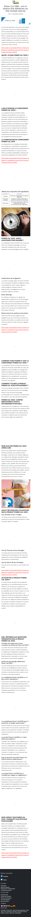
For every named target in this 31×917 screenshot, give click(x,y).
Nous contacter (5, 901)
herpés (2, 913)
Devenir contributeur (6, 898)
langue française (20, 910)
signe (14, 910)
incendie (3, 910)
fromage (15, 911)
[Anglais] (4, 906)
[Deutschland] (12, 906)
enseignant (18, 913)
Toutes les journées (6, 896)
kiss (5, 911)
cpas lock (11, 913)
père (27, 910)
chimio (25, 911)
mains (6, 913)
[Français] (2, 906)
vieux (2, 911)
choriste (20, 911)
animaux (9, 911)
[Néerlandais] (7, 906)
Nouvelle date (4, 894)
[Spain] (14, 906)
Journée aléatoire (5, 899)
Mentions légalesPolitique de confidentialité (8, 887)
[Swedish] (9, 906)
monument (9, 910)
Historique (3, 885)
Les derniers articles (6, 890)
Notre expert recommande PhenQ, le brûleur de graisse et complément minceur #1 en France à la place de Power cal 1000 (15, 50)
